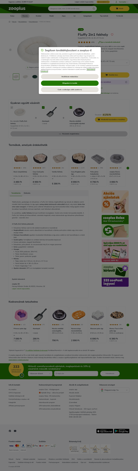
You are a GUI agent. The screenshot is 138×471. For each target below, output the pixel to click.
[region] (70, 70)
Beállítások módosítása (70, 77)
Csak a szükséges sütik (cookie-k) (70, 90)
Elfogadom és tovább (69, 83)
